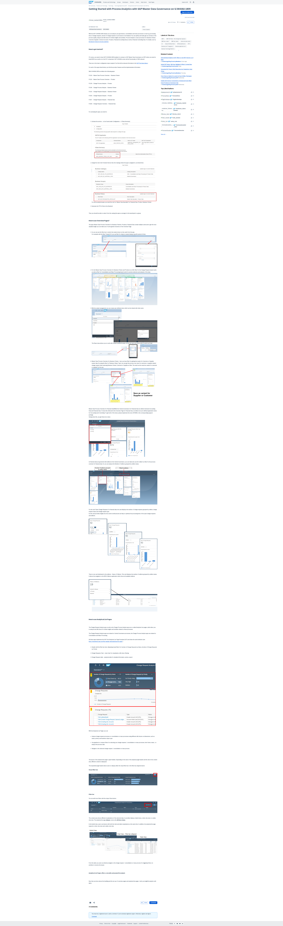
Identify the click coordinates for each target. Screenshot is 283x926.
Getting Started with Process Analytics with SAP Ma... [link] (138, 5)
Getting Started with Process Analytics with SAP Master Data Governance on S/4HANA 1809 (140, 9)
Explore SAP (185, 2)
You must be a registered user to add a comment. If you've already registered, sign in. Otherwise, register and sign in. (121, 913)
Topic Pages (151, 2)
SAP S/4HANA (106, 29)
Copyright (114, 923)
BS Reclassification (181, 43)
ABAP (163, 38)
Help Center (144, 2)
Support (135, 923)
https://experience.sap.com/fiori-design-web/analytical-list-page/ (105, 641)
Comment (94, 916)
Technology (110, 5)
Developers (125, 2)
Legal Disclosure (122, 923)
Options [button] (181, 15)
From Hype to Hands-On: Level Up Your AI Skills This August (176, 76)
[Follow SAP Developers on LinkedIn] (182, 923)
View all (163, 134)
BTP (189, 43)
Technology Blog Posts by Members (171, 61)
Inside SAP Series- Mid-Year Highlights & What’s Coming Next (176, 64)
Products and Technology (109, 2)
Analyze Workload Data (170, 43)
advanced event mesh (185, 41)
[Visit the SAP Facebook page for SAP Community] (174, 923)
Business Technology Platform (168, 48)
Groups (119, 2)
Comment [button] (153, 902)
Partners (132, 2)
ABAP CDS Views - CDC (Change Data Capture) (175, 38)
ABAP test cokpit (174, 41)
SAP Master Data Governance (95, 29)
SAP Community (92, 5)
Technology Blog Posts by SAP (121, 5)
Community (97, 2)
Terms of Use (107, 923)
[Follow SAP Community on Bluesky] (177, 923)
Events (137, 2)
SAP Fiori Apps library (142, 63)
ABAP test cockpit (165, 41)
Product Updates (146, 29)
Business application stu (180, 46)
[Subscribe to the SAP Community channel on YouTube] (179, 923)
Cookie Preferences (143, 923)
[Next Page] (179, 50)
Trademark (129, 923)
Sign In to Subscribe (187, 12)
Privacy (101, 923)
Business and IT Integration (167, 46)
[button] (188, 22)
